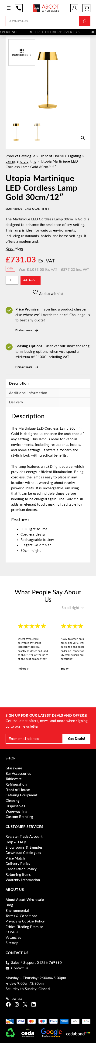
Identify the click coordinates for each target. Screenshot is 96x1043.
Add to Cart (30, 280)
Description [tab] (18, 383)
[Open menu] (9, 8)
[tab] (48, 402)
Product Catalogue (20, 156)
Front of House (52, 156)
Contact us (19, 968)
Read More (14, 248)
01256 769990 (19, 8)
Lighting (74, 156)
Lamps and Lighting (21, 161)
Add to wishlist (50, 294)
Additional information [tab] (28, 393)
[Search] (84, 21)
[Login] (74, 8)
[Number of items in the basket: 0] (86, 8)
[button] (83, 138)
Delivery (16, 402)
